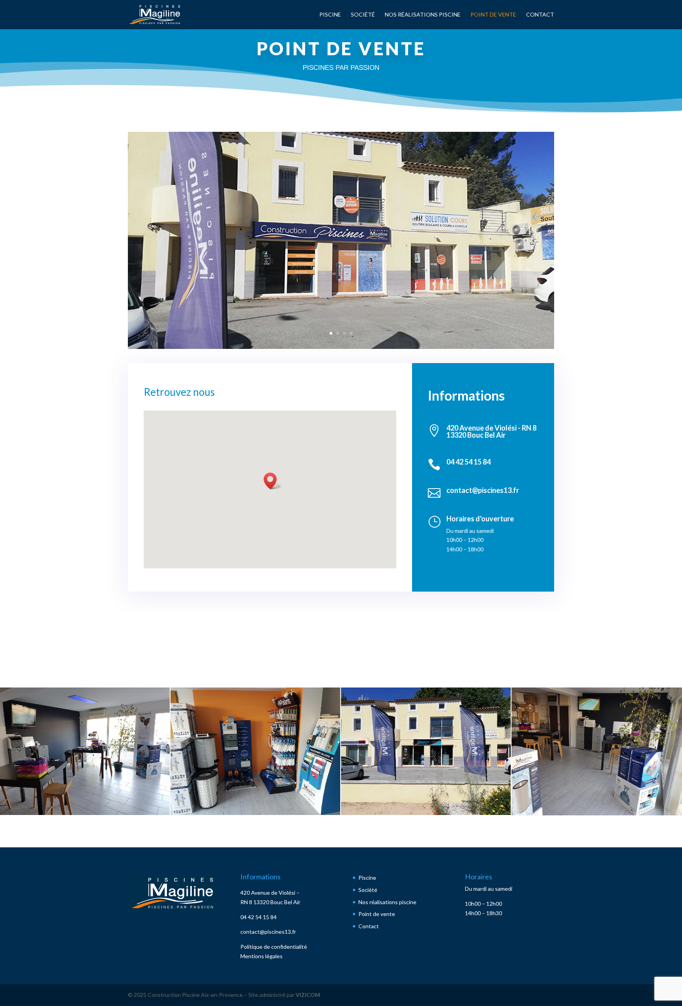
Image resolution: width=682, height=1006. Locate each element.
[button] (273, 480)
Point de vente (493, 15)
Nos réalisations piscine (423, 15)
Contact (540, 15)
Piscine (330, 15)
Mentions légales (261, 956)
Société (363, 15)
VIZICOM (308, 994)
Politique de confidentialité (273, 946)
